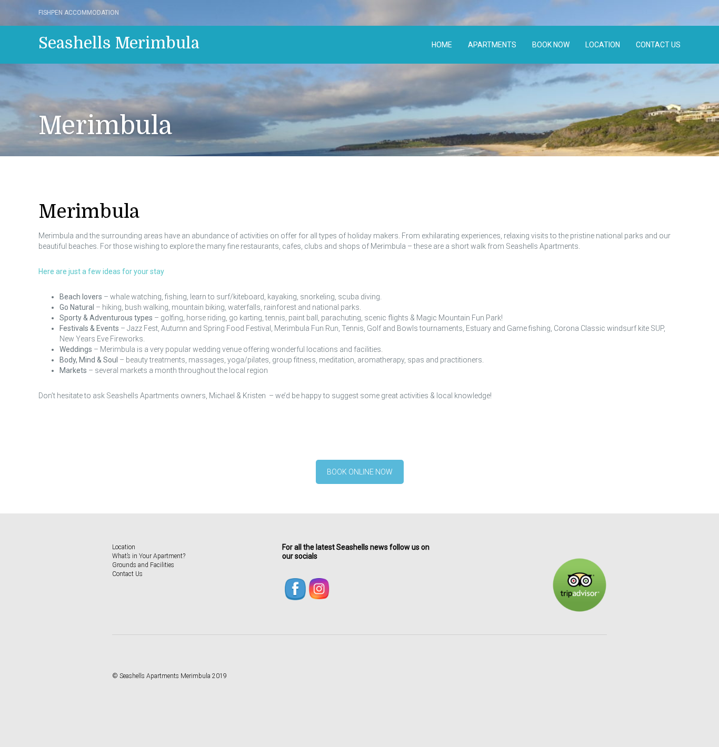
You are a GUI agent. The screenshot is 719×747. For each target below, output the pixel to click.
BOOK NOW (551, 45)
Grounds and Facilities (143, 565)
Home (442, 45)
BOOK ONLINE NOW (360, 472)
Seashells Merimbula (118, 43)
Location (602, 45)
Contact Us (658, 45)
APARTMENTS (492, 45)
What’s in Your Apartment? (148, 556)
